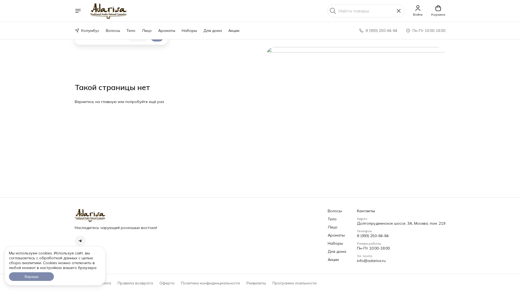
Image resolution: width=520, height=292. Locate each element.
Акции (233, 30)
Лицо (147, 30)
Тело (130, 30)
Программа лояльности (294, 283)
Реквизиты (256, 283)
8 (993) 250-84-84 (373, 235)
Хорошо (31, 276)
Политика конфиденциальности (210, 283)
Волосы (113, 30)
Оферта (167, 283)
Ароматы (166, 30)
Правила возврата (135, 283)
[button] (80, 240)
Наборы (189, 30)
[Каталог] (78, 11)
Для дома (212, 30)
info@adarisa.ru (371, 260)
